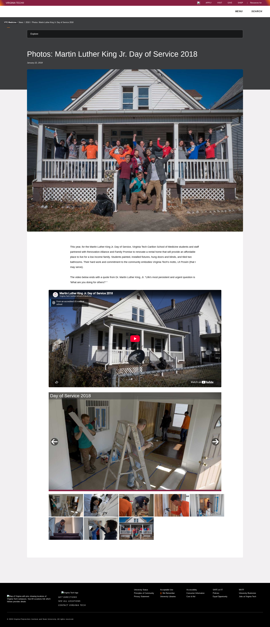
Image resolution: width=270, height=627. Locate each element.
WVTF (241, 590)
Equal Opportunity (220, 596)
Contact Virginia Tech (72, 605)
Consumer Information (195, 593)
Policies (216, 593)
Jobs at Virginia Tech (247, 596)
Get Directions (68, 597)
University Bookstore (247, 593)
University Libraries (168, 596)
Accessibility (191, 590)
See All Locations (70, 601)
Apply (209, 3)
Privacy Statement (141, 596)
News (22, 22)
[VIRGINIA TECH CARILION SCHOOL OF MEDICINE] (24, 11)
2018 (28, 22)
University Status (141, 590)
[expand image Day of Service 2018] (66, 505)
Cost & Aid (190, 596)
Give (230, 3)
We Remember (169, 593)
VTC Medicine (11, 22)
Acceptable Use (166, 590)
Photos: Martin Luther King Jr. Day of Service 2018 (52, 22)
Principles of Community (144, 593)
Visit (219, 3)
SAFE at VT (218, 590)
